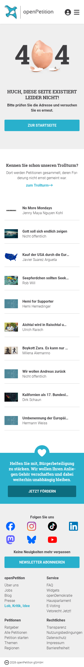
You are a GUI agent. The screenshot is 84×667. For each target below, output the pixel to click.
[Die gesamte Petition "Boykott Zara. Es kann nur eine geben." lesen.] (11, 352)
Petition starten (16, 638)
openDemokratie (59, 595)
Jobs (8, 590)
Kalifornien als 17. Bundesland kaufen (53, 395)
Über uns (11, 585)
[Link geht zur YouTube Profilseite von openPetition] (52, 539)
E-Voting (53, 606)
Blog (8, 595)
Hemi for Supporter (38, 301)
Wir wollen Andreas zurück (44, 371)
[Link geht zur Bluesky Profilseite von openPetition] (31, 539)
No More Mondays (37, 208)
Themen (10, 643)
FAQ (50, 585)
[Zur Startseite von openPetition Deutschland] (29, 12)
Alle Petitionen (15, 632)
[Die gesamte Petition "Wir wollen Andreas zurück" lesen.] (11, 376)
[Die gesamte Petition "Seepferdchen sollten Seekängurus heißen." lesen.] (11, 282)
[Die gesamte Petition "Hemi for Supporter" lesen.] (11, 306)
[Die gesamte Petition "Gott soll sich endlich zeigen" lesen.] (11, 235)
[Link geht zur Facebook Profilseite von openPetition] (10, 526)
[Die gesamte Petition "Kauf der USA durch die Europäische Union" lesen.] (11, 259)
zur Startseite (42, 125)
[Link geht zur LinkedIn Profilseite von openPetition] (73, 526)
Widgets (53, 590)
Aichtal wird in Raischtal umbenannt (51, 325)
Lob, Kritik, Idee (17, 606)
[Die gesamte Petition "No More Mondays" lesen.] (11, 212)
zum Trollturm (37, 185)
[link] (77, 12)
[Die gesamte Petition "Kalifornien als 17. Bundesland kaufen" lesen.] (11, 399)
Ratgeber (11, 627)
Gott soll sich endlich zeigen (44, 231)
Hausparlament (59, 601)
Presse (9, 601)
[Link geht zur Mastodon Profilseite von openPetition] (10, 539)
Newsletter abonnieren (42, 562)
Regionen (11, 648)
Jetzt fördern (42, 491)
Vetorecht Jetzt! (59, 611)
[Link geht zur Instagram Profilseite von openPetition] (31, 526)
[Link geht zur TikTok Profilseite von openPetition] (52, 526)
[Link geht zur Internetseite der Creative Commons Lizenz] (7, 662)
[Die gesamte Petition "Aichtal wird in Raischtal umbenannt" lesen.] (11, 329)
